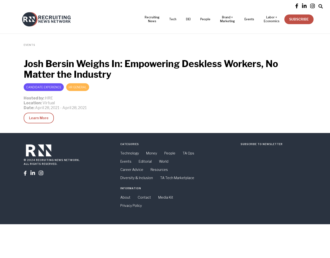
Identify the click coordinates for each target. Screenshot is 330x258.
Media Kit (165, 197)
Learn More (39, 118)
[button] (320, 5)
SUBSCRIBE (299, 19)
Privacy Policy (131, 205)
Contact (144, 197)
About (125, 197)
